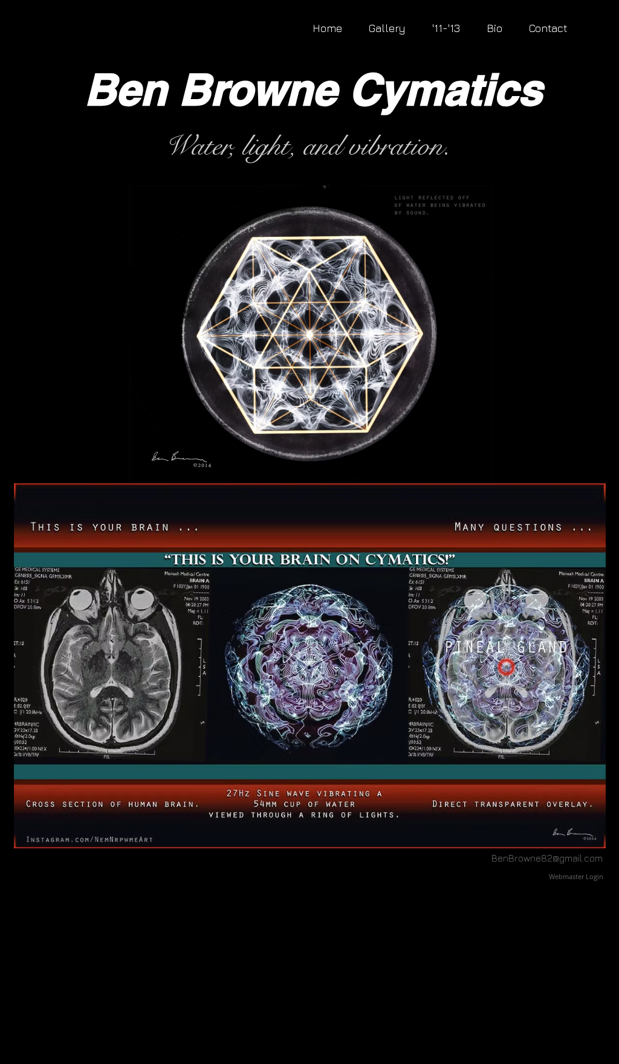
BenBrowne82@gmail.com (547, 858)
